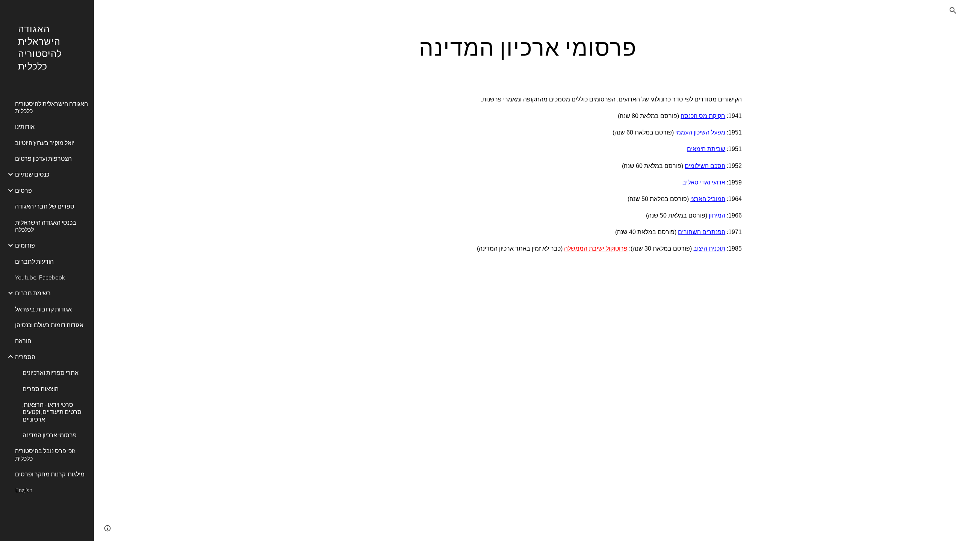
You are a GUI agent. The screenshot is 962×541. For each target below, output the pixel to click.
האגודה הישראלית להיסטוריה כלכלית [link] (51, 107)
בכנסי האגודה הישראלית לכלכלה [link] (45, 226)
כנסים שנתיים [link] (32, 174)
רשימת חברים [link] (33, 292)
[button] (953, 11)
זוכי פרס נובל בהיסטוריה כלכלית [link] (45, 454)
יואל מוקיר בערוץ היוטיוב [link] (44, 142)
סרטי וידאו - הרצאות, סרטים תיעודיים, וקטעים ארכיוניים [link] (52, 412)
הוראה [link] (23, 340)
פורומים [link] (25, 245)
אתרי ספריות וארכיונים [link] (51, 372)
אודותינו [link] (25, 126)
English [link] (23, 489)
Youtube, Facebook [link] (40, 277)
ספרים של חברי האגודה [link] (44, 206)
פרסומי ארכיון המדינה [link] (50, 434)
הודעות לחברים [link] (34, 261)
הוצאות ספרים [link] (41, 388)
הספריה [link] (25, 356)
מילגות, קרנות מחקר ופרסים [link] (50, 474)
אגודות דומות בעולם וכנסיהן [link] (49, 324)
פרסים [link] (23, 190)
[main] (528, 47)
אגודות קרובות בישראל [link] (43, 309)
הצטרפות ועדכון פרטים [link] (43, 158)
